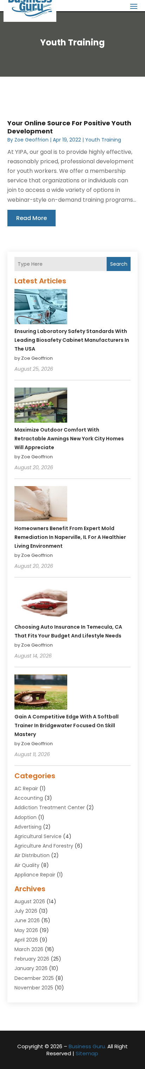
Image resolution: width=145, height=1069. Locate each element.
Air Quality (26, 865)
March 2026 (28, 949)
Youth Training (103, 139)
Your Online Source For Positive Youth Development (69, 127)
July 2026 (25, 910)
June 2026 (27, 920)
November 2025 (33, 987)
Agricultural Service (38, 836)
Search (118, 264)
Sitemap (87, 1053)
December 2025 (34, 978)
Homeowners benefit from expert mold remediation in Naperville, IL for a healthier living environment (70, 537)
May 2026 (26, 930)
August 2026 (29, 901)
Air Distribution (32, 855)
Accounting (28, 797)
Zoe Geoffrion (31, 139)
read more (31, 218)
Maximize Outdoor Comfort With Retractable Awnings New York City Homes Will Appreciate (69, 438)
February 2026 (31, 958)
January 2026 (31, 968)
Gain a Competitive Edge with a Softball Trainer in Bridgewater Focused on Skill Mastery (66, 725)
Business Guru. (87, 1046)
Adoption (25, 817)
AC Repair (26, 788)
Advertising (28, 826)
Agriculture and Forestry (43, 845)
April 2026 (26, 939)
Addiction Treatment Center (49, 807)
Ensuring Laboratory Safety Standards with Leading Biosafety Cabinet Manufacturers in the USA (71, 340)
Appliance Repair (34, 874)
